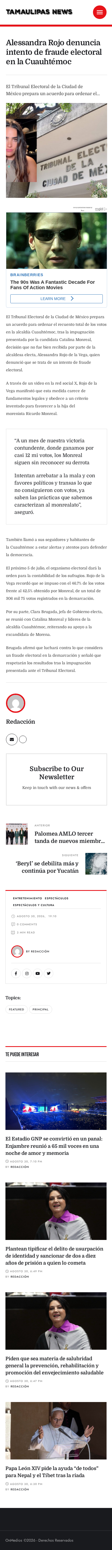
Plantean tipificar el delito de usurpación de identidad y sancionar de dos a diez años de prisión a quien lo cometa (54, 1256)
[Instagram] (27, 973)
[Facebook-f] (16, 973)
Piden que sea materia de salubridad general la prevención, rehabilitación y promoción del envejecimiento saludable (54, 1365)
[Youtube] (37, 973)
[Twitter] (48, 973)
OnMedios (13, 1540)
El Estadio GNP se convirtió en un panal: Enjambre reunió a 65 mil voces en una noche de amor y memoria (53, 1146)
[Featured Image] (56, 1101)
